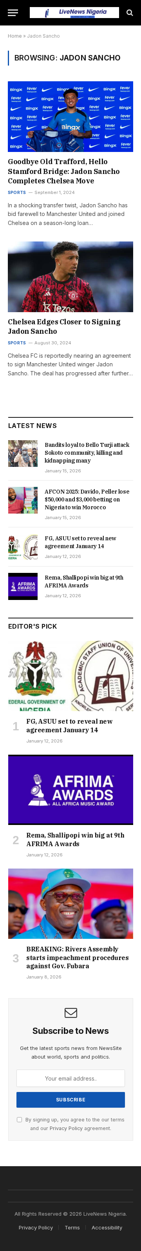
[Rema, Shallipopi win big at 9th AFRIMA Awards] (23, 586)
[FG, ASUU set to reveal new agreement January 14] (23, 547)
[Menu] (13, 13)
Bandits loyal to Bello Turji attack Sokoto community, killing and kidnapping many (87, 452)
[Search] (129, 13)
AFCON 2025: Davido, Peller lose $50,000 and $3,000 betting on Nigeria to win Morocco (87, 499)
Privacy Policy (66, 1128)
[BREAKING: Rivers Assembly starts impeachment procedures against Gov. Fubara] (70, 904)
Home (15, 36)
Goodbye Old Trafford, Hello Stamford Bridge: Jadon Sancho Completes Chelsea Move (64, 171)
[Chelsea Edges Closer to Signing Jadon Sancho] (70, 276)
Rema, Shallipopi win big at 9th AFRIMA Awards (75, 839)
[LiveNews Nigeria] (74, 12)
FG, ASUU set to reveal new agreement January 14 (69, 725)
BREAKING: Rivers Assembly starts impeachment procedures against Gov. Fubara (77, 957)
